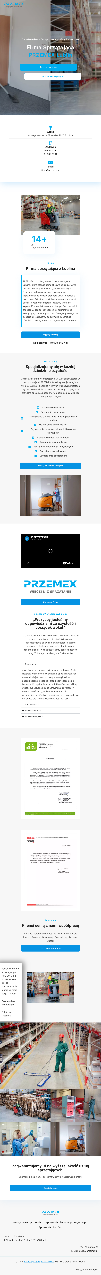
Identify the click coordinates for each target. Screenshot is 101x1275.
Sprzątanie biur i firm (50, 1227)
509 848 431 (50, 150)
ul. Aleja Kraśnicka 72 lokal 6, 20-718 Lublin (25, 1240)
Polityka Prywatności (87, 1269)
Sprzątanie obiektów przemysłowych (67, 1222)
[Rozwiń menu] (95, 4)
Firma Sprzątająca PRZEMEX (39, 1261)
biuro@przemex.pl (50, 170)
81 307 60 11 (50, 154)
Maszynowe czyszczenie (27, 1222)
